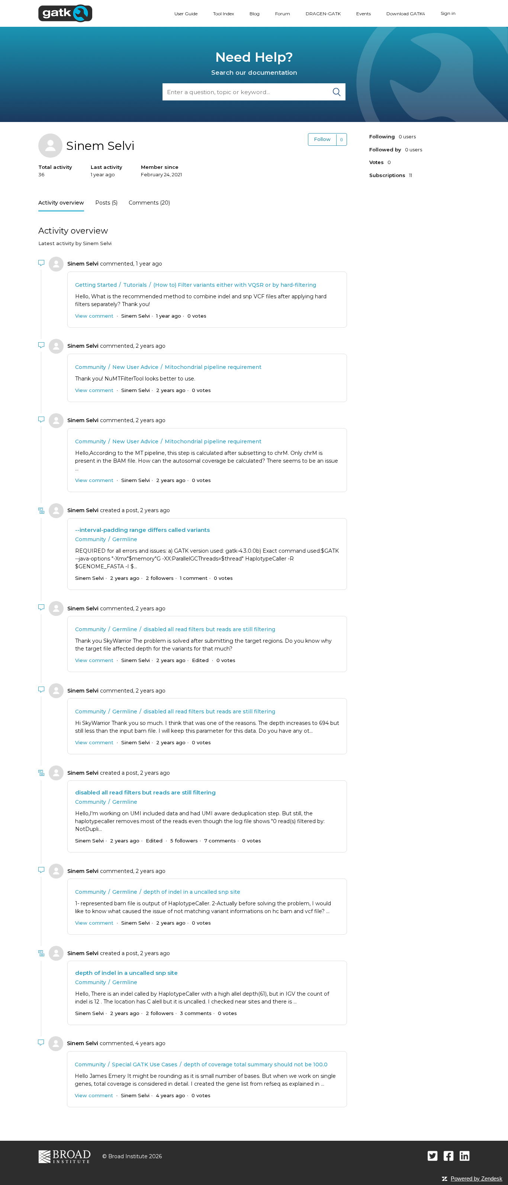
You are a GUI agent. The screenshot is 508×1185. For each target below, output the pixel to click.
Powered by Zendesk (476, 1178)
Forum (282, 13)
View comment (94, 316)
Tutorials (135, 285)
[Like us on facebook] (449, 1156)
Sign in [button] (448, 13)
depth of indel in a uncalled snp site (192, 892)
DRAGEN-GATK (323, 13)
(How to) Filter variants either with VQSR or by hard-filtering (234, 285)
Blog (255, 13)
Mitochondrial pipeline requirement (213, 367)
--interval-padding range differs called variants (142, 529)
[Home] (65, 13)
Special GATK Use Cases (144, 1064)
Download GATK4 (405, 13)
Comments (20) (149, 202)
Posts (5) (106, 202)
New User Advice (135, 367)
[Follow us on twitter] (433, 1156)
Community (90, 367)
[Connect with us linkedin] (465, 1156)
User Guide (185, 13)
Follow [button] (322, 139)
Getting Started (96, 285)
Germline (124, 539)
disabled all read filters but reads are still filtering (209, 629)
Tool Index (223, 13)
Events (363, 13)
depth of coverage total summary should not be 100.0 (256, 1064)
